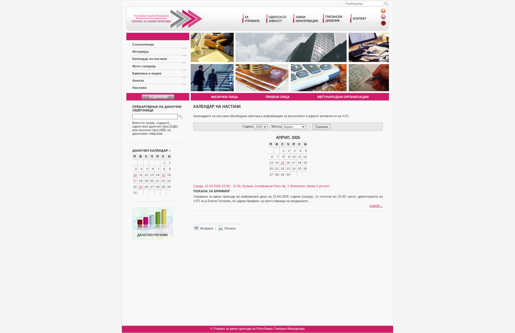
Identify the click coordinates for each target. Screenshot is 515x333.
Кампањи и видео (147, 73)
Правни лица (278, 97)
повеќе (376, 205)
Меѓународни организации (343, 97)
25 (140, 186)
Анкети (138, 80)
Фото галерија (144, 66)
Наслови (139, 87)
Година (248, 126)
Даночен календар (151, 150)
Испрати (206, 228)
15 (163, 174)
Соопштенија (143, 44)
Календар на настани (149, 59)
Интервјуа (140, 51)
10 (135, 174)
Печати (229, 228)
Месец (276, 126)
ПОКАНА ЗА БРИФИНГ (211, 191)
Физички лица (224, 97)
